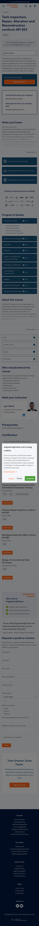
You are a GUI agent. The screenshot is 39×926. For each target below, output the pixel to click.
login (20, 77)
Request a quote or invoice (14, 98)
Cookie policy (19, 893)
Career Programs (19, 819)
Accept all (30, 478)
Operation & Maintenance (19, 829)
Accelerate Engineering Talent (19, 849)
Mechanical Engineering (19, 824)
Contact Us (19, 866)
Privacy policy (19, 890)
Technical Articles (19, 876)
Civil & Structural (19, 832)
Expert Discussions (20, 873)
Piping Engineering (19, 822)
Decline (19, 478)
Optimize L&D (19, 846)
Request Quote (19, 868)
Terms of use (19, 888)
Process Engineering (19, 827)
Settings (11, 478)
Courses (6, 12)
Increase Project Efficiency (19, 851)
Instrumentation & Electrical (19, 834)
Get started (7, 503)
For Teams (19, 842)
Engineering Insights (19, 871)
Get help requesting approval (15, 109)
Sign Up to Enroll (19, 785)
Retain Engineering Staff (19, 854)
